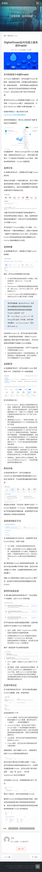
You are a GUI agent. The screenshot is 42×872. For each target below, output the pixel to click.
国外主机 (10, 36)
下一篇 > (35, 857)
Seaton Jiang (28, 867)
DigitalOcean (13, 828)
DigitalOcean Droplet (27, 828)
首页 (5, 36)
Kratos (15, 867)
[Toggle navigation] (37, 3)
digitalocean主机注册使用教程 (15, 115)
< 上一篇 (7, 857)
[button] (21, 849)
